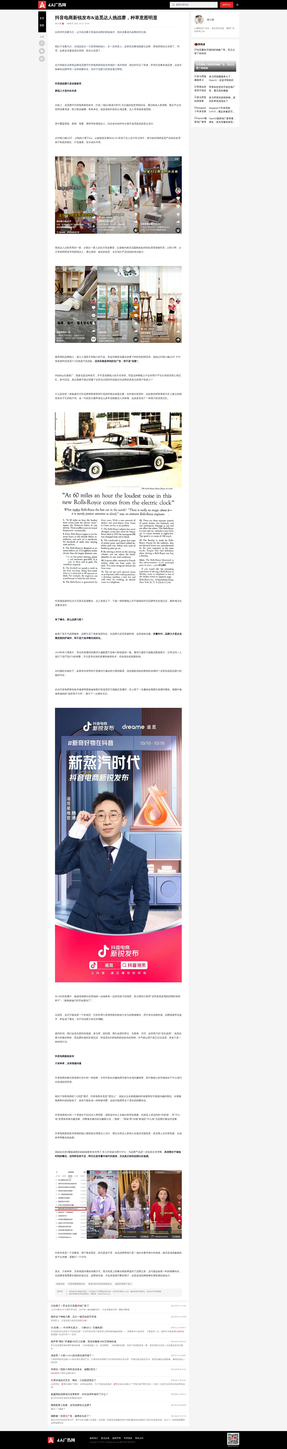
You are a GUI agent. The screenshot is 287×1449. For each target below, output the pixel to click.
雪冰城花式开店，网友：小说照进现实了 (73, 1380)
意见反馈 (105, 1438)
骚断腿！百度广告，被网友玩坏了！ (71, 1416)
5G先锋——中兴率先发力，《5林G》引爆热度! (77, 1327)
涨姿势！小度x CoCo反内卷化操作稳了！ (72, 1355)
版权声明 (116, 1438)
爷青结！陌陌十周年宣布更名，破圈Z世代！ (74, 1369)
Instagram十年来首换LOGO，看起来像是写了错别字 (222, 110)
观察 (41, 25)
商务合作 (139, 1438)
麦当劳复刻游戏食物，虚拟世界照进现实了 (222, 99)
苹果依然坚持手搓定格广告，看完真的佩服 (222, 89)
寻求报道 (128, 1438)
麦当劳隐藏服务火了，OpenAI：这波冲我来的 (221, 78)
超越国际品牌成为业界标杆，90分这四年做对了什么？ (79, 1394)
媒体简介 (94, 1438)
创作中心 (226, 5)
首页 (41, 18)
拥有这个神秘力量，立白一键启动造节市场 (73, 1316)
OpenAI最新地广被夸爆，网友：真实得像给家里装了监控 (222, 120)
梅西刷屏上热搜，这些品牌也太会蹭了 (71, 1405)
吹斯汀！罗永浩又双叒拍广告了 (70, 1305)
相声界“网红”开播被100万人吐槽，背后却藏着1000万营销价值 (83, 1341)
